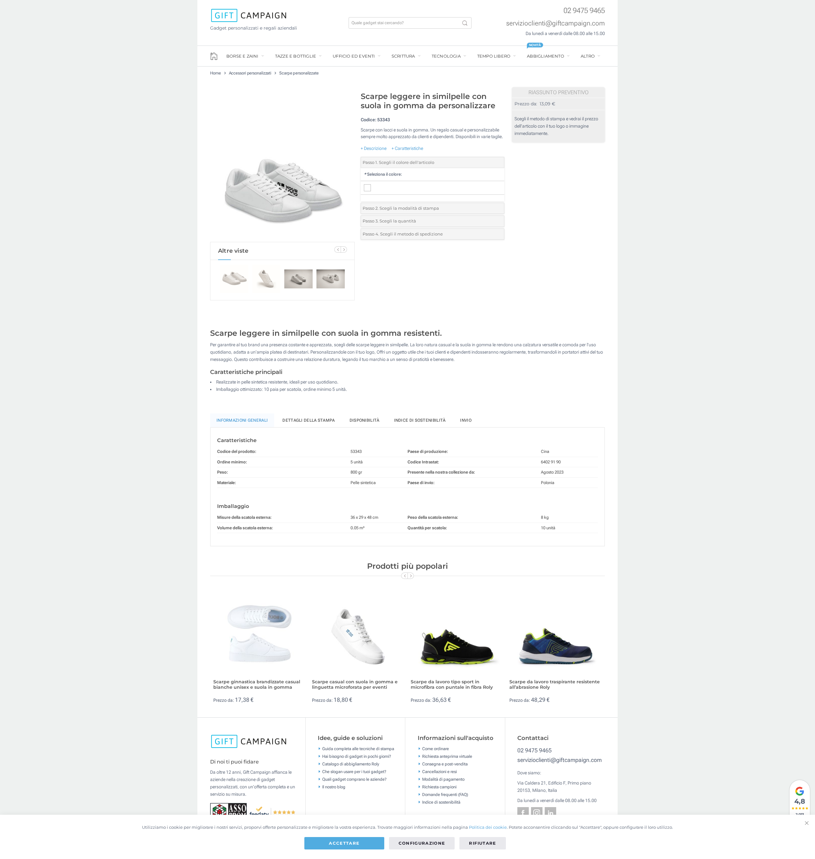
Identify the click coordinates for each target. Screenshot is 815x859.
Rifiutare (482, 843)
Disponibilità (364, 420)
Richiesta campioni (439, 787)
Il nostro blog (333, 787)
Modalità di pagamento (443, 779)
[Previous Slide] (337, 249)
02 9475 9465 (584, 10)
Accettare (344, 843)
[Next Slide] (344, 249)
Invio (465, 420)
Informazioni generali (242, 420)
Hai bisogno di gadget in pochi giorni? (356, 756)
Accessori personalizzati (250, 73)
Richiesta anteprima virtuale (447, 756)
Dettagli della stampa (308, 420)
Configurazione (422, 843)
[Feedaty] (272, 811)
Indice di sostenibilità (420, 420)
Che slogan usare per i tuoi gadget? (354, 771)
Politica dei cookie (488, 827)
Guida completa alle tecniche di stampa (358, 748)
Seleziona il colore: (383, 174)
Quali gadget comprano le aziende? (354, 779)
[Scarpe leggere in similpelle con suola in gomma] (282, 165)
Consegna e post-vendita (445, 764)
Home (215, 73)
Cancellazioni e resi (439, 771)
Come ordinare (435, 748)
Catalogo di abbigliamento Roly (350, 764)
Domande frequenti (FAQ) (445, 794)
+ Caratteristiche (407, 148)
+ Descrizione (373, 148)
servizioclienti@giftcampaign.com (555, 23)
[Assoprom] (229, 811)
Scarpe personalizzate (299, 73)
